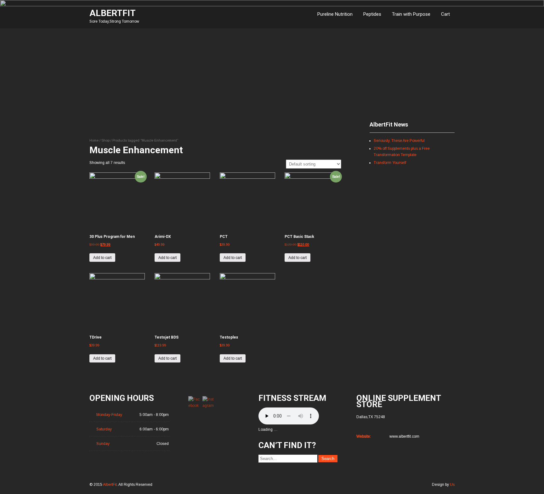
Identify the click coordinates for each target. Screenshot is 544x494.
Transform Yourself (390, 162)
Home (94, 140)
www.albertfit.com (404, 436)
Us (452, 484)
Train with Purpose (411, 14)
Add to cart (102, 257)
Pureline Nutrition (335, 14)
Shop (105, 140)
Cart (445, 14)
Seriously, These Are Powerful (399, 140)
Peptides (372, 14)
